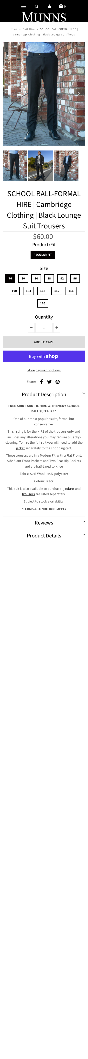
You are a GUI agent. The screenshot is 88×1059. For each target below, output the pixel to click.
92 (62, 278)
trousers (28, 494)
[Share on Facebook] (41, 381)
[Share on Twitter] (49, 381)
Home (13, 29)
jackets (69, 488)
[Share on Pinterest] (57, 381)
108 (42, 291)
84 (36, 278)
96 (75, 278)
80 (23, 278)
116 (71, 291)
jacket (20, 448)
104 (28, 291)
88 (49, 278)
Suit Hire (29, 29)
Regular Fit (42, 255)
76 (10, 278)
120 (42, 303)
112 (56, 291)
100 (14, 291)
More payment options (44, 370)
